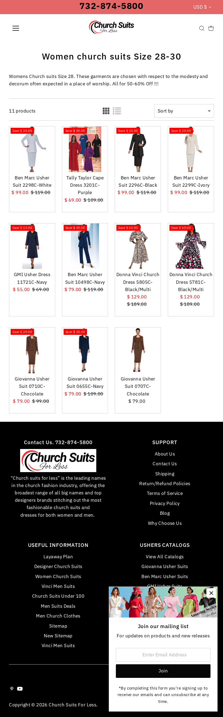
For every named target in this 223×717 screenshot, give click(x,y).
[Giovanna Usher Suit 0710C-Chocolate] (32, 350)
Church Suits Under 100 (58, 596)
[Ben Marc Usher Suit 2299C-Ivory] (191, 149)
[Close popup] (211, 593)
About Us (165, 454)
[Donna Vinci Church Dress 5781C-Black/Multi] (191, 246)
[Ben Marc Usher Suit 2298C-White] (32, 149)
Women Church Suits (58, 576)
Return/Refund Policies (164, 484)
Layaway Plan (58, 557)
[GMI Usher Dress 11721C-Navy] (32, 246)
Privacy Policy (165, 503)
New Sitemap (58, 636)
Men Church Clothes (58, 616)
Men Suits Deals (58, 606)
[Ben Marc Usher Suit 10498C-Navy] (85, 246)
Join (163, 671)
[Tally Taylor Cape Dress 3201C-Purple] (85, 149)
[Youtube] (20, 689)
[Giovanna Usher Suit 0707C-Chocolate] (138, 350)
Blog (165, 513)
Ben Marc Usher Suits (164, 576)
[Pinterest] (12, 689)
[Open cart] (211, 28)
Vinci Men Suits (58, 586)
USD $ (200, 7)
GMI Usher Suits (164, 586)
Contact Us (165, 464)
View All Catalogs (165, 557)
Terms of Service (165, 493)
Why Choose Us (165, 523)
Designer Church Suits (58, 566)
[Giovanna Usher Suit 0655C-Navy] (85, 350)
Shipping (164, 474)
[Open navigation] (33, 28)
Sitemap (58, 626)
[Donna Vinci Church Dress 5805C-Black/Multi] (138, 246)
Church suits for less (72, 705)
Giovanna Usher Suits (164, 566)
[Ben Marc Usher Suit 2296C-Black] (138, 149)
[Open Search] (201, 28)
